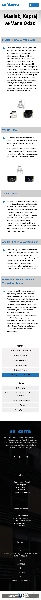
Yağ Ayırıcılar (21, 410)
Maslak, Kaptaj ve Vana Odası (21, 375)
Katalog (22, 526)
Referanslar (22, 490)
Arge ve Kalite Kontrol (22, 482)
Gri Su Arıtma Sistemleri (21, 400)
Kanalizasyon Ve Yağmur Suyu (21, 350)
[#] (14, 457)
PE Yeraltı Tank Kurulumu (22, 521)
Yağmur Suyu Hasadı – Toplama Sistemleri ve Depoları (21, 394)
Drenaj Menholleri (21, 360)
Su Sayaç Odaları (21, 365)
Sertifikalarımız (21, 523)
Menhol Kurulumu (21, 518)
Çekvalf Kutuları (21, 370)
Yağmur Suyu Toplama (22, 492)
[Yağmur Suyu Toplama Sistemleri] (10, 4)
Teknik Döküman (22, 516)
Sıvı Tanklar (21, 405)
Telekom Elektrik (21, 355)
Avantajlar (21, 487)
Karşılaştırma (21, 485)
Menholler (21, 388)
